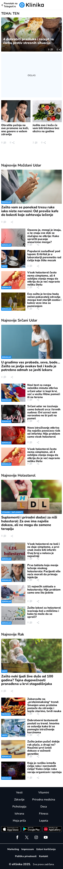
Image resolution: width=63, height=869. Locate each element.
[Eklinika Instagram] (36, 837)
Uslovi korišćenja (46, 849)
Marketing (13, 849)
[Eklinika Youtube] (45, 837)
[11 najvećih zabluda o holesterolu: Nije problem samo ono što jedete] (13, 594)
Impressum (27, 849)
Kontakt (43, 856)
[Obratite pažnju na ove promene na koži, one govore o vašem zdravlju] (15, 111)
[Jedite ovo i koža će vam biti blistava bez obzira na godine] (47, 111)
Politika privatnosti (26, 856)
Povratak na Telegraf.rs (11, 5)
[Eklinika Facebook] (17, 837)
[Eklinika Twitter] (26, 837)
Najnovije (21, 165)
